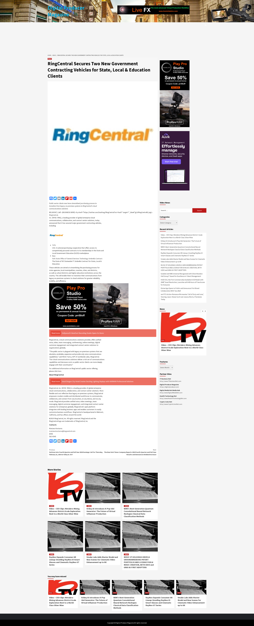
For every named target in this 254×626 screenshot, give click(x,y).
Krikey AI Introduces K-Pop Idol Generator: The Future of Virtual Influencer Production (101, 511)
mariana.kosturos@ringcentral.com (62, 431)
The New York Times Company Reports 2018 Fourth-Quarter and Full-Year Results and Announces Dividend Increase (130, 452)
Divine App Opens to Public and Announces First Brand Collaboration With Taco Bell (180, 289)
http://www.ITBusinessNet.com (170, 381)
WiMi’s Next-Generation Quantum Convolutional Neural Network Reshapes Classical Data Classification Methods (138, 512)
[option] (183, 335)
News (49, 59)
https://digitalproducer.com (169, 387)
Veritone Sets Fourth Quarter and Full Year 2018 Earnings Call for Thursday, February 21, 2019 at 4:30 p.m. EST (76, 452)
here (59, 371)
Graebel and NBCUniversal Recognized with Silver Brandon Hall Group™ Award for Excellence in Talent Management (182, 275)
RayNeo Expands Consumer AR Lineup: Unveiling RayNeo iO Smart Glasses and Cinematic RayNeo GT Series (64, 561)
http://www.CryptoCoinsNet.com (171, 404)
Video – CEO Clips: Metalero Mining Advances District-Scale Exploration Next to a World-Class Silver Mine (64, 511)
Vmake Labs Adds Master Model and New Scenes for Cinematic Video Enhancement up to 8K (102, 559)
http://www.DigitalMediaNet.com (171, 393)
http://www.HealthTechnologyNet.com (173, 398)
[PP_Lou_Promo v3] (88, 305)
